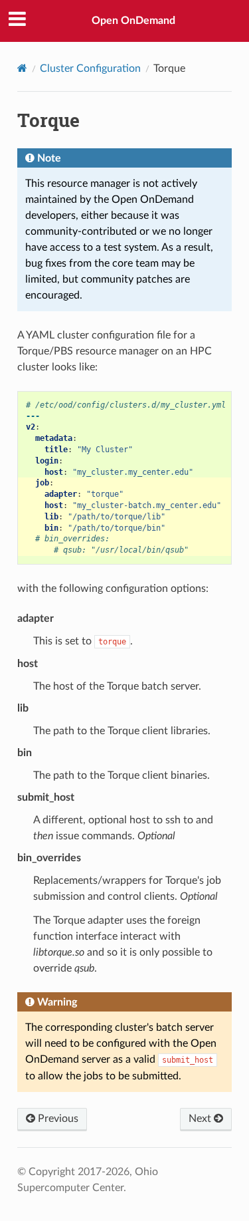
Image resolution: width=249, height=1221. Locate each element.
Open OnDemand (133, 20)
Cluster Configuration (90, 68)
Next (201, 1118)
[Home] (22, 68)
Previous (56, 1118)
